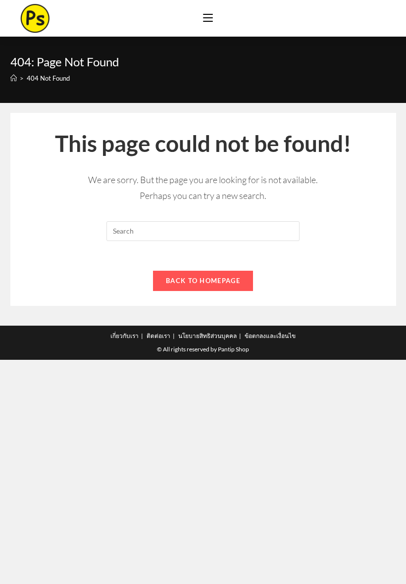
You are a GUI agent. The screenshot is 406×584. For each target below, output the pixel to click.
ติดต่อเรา (158, 336)
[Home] (13, 78)
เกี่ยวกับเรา (124, 336)
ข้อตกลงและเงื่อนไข (270, 336)
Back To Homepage (203, 281)
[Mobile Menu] (208, 18)
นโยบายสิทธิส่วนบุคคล (207, 336)
